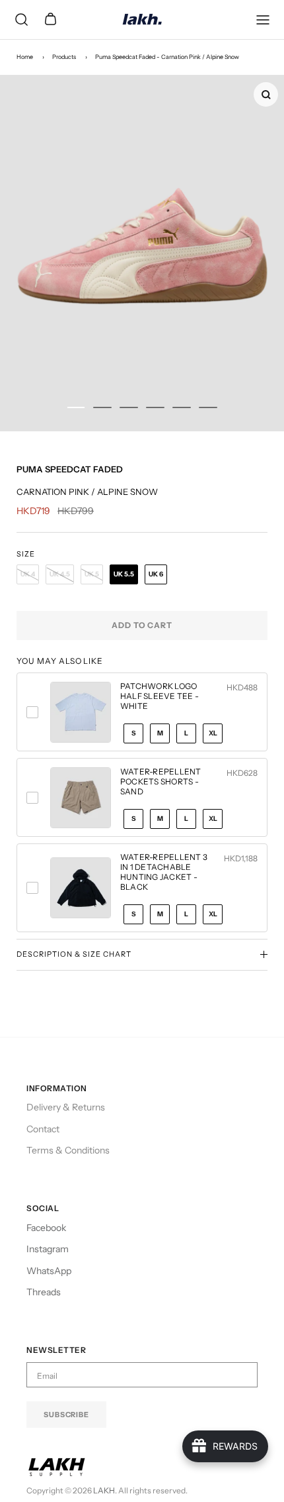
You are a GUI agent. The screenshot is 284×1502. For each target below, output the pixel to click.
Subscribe (66, 1414)
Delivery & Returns (65, 1107)
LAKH (104, 1490)
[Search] (21, 19)
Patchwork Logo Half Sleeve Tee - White (159, 696)
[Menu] (262, 19)
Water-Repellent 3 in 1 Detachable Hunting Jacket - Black (163, 872)
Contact (42, 1129)
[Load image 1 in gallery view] (142, 253)
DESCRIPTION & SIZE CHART (74, 954)
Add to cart (142, 625)
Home (25, 56)
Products (64, 56)
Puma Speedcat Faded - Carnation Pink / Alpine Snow (167, 56)
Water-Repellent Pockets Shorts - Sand (160, 781)
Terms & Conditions (68, 1150)
